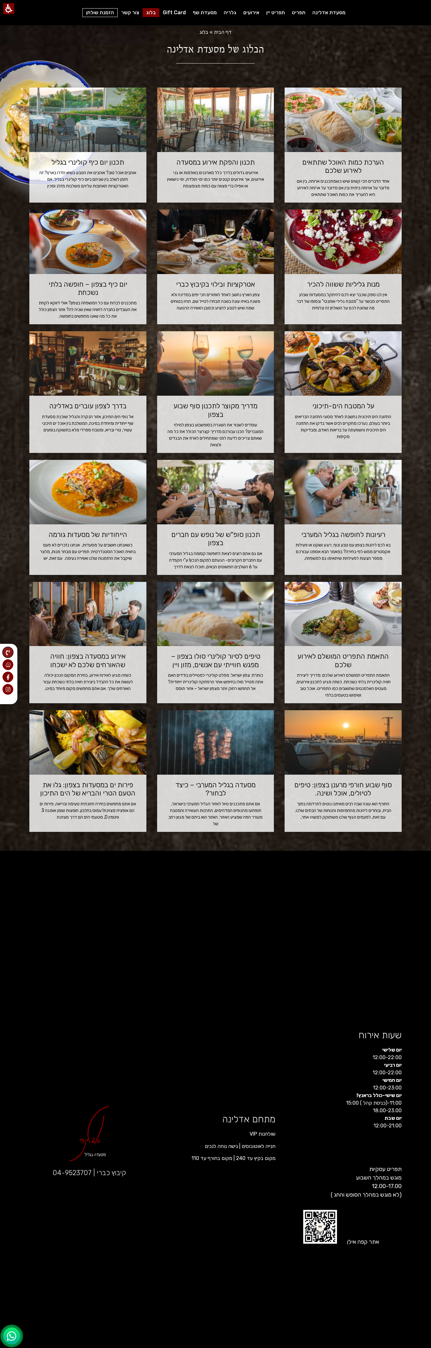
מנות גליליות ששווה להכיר (343, 284)
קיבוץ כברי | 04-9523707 (89, 1172)
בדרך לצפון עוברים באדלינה (88, 406)
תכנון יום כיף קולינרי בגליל (87, 162)
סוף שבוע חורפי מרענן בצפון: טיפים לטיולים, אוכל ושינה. (343, 789)
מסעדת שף (205, 12)
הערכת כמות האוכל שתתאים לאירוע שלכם (343, 166)
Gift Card (174, 12)
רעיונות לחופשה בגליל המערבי (343, 534)
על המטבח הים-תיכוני (343, 406)
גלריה (230, 12)
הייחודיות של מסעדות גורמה (88, 534)
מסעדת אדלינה (328, 12)
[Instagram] (8, 689)
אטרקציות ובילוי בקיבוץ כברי (215, 284)
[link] (11, 1336)
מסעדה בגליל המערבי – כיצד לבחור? (215, 789)
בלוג (151, 12)
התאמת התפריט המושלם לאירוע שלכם (343, 660)
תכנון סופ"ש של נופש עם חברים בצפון (215, 538)
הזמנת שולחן (100, 12)
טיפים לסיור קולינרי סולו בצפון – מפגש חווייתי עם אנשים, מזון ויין (215, 660)
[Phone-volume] (8, 652)
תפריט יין (275, 12)
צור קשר (130, 12)
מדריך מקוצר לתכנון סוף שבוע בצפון (215, 410)
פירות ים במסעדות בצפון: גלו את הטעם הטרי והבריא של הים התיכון (87, 789)
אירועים (251, 12)
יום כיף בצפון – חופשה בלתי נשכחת (88, 288)
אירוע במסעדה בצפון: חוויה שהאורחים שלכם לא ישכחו (88, 660)
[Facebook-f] (8, 677)
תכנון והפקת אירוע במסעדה (215, 162)
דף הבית (223, 32)
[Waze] (8, 664)
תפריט (298, 12)
